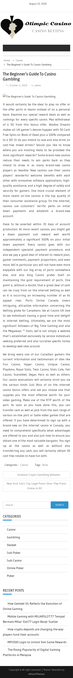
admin (38, 85)
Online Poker (15, 568)
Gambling (13, 537)
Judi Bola (35, 384)
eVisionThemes (36, 674)
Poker (11, 576)
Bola (45, 465)
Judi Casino (14, 560)
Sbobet (11, 545)
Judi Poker (14, 553)
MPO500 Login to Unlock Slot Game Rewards (37, 642)
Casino (24, 465)
